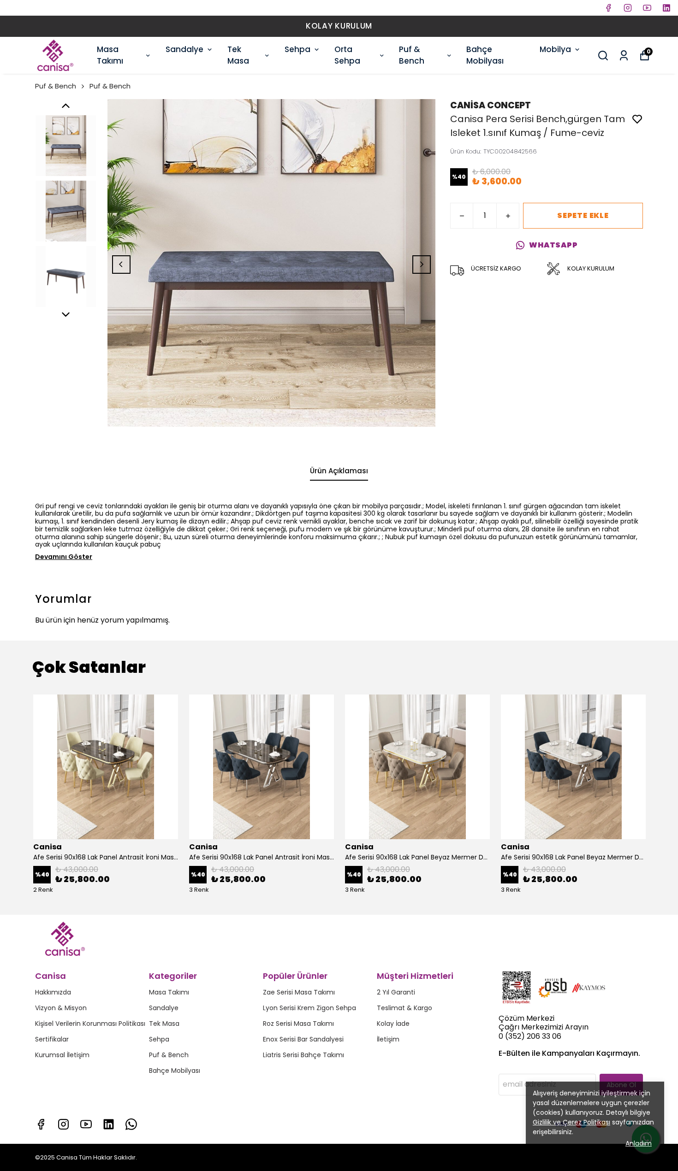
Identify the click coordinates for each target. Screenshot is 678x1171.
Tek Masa (238, 55)
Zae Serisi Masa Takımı (299, 992)
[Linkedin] (108, 1124)
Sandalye (184, 49)
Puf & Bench (411, 55)
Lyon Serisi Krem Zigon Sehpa (309, 1007)
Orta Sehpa (347, 55)
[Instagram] (63, 1124)
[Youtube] (86, 1124)
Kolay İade (393, 1023)
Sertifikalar (52, 1039)
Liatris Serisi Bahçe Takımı (303, 1054)
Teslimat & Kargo (404, 1007)
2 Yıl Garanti (396, 992)
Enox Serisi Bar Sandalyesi (303, 1039)
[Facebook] (41, 1124)
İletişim (388, 1039)
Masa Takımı (110, 55)
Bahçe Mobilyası (485, 55)
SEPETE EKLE (583, 215)
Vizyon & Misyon (61, 1007)
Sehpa (297, 49)
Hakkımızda (53, 992)
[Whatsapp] (131, 1124)
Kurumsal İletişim (62, 1054)
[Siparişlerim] (624, 55)
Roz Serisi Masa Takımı (298, 1023)
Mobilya (555, 49)
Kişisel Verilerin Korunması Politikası (90, 1023)
